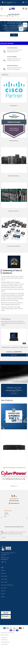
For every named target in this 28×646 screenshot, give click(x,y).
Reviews (3, 596)
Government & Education (7, 585)
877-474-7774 (4, 559)
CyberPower (13, 486)
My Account (3, 588)
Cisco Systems (13, 105)
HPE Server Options (13, 211)
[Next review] (26, 517)
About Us (3, 570)
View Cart (3, 590)
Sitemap (3, 593)
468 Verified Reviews (14, 500)
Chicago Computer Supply (9, 632)
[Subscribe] (25, 537)
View (14, 36)
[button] (23, 9)
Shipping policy (4, 639)
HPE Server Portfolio (13, 176)
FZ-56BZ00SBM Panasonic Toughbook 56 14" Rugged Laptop (14, 347)
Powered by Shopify (4, 634)
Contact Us (3, 573)
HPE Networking (13, 140)
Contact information (5, 642)
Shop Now (14, 393)
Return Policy (4, 582)
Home (2, 567)
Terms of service (4, 644)
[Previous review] (1, 517)
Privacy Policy (4, 576)
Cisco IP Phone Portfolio (13, 246)
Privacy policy (4, 637)
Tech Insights (4, 579)
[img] (14, 498)
